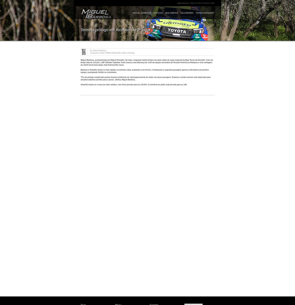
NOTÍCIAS (158, 13)
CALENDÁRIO (186, 13)
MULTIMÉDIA (171, 13)
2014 (102, 53)
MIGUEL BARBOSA (142, 13)
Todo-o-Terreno (128, 53)
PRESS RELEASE (113, 53)
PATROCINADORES (205, 13)
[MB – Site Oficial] (90, 11)
